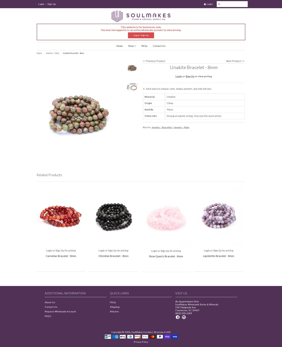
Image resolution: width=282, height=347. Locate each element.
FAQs (144, 45)
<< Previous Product (154, 61)
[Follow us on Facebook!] (178, 318)
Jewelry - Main (181, 127)
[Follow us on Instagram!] (184, 318)
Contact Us (159, 45)
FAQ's (48, 316)
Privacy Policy (141, 342)
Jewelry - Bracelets (162, 127)
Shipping (114, 306)
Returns (114, 311)
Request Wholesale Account (60, 311)
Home (120, 45)
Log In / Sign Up (141, 35)
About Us (50, 302)
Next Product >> (235, 61)
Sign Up (51, 4)
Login (210, 4)
